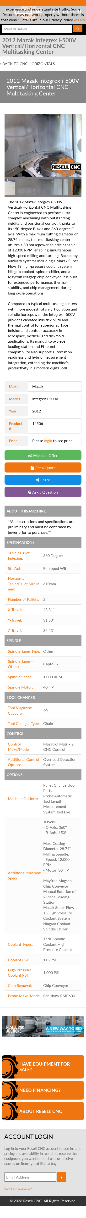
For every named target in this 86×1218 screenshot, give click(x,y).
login (48, 440)
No (82, 19)
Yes (76, 19)
